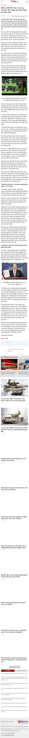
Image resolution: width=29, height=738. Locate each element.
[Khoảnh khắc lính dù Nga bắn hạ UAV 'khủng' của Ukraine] (14, 447)
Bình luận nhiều (21, 670)
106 (26, 703)
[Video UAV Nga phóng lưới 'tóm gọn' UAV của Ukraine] (14, 591)
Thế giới (5, 5)
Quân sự (3, 403)
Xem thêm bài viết (14, 667)
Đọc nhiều (7, 670)
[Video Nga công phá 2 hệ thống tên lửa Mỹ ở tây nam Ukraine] (14, 476)
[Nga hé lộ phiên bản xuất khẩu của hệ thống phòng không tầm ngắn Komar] (14, 535)
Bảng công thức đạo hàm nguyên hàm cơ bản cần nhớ (14, 673)
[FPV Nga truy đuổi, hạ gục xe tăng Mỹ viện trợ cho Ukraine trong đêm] (14, 619)
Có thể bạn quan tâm (9, 357)
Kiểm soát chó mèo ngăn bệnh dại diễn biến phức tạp (14, 706)
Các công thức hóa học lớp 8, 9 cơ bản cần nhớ (12, 703)
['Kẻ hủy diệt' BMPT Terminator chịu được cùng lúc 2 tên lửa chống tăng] (14, 387)
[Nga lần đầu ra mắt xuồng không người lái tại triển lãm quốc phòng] (14, 564)
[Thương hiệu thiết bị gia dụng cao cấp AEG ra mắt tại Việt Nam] (9, 364)
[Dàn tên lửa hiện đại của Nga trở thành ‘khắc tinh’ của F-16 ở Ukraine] (14, 506)
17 (10, 684)
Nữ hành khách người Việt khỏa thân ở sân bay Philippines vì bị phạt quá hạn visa (14, 659)
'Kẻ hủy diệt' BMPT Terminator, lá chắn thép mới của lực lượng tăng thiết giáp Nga (14, 429)
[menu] (1, 1)
